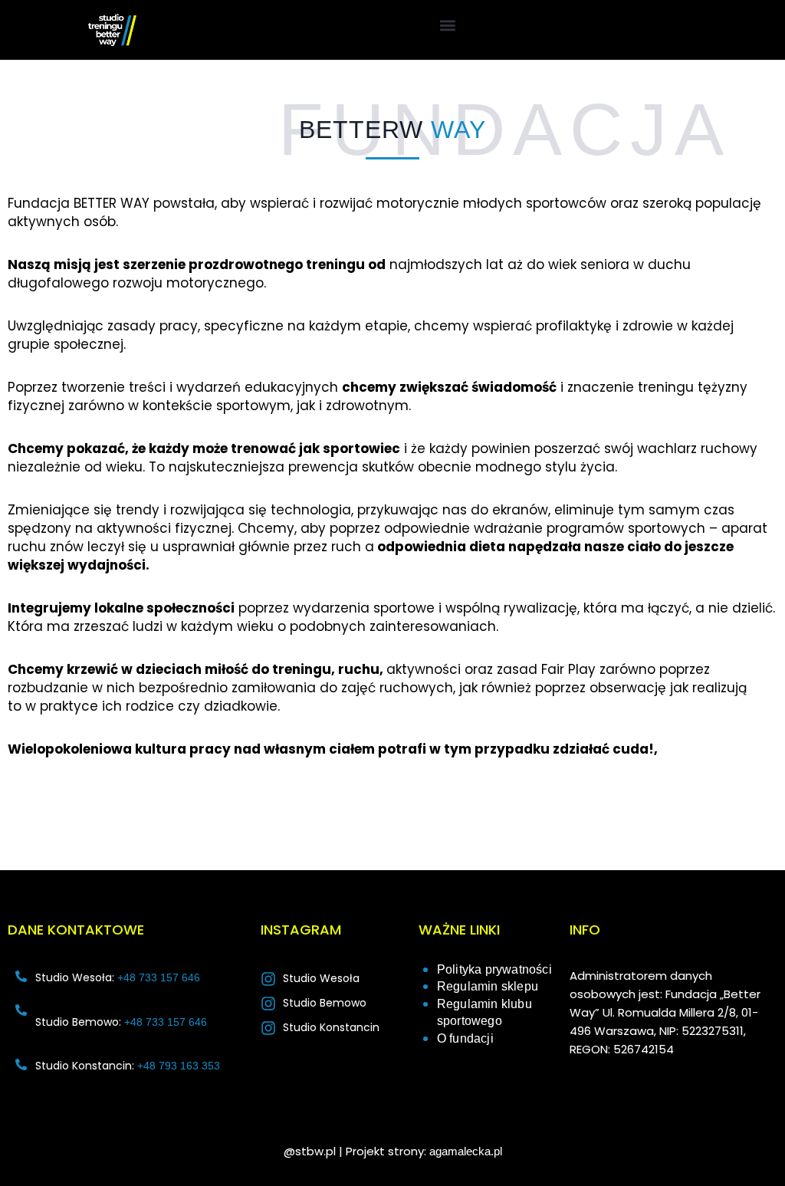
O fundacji (465, 1038)
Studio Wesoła (321, 978)
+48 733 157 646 (158, 977)
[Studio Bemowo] (268, 1003)
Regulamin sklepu (487, 986)
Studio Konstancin (331, 1027)
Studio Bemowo (324, 1002)
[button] (447, 25)
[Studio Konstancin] (268, 1028)
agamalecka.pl (465, 1151)
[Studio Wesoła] (268, 979)
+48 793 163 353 (178, 1066)
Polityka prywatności (494, 969)
